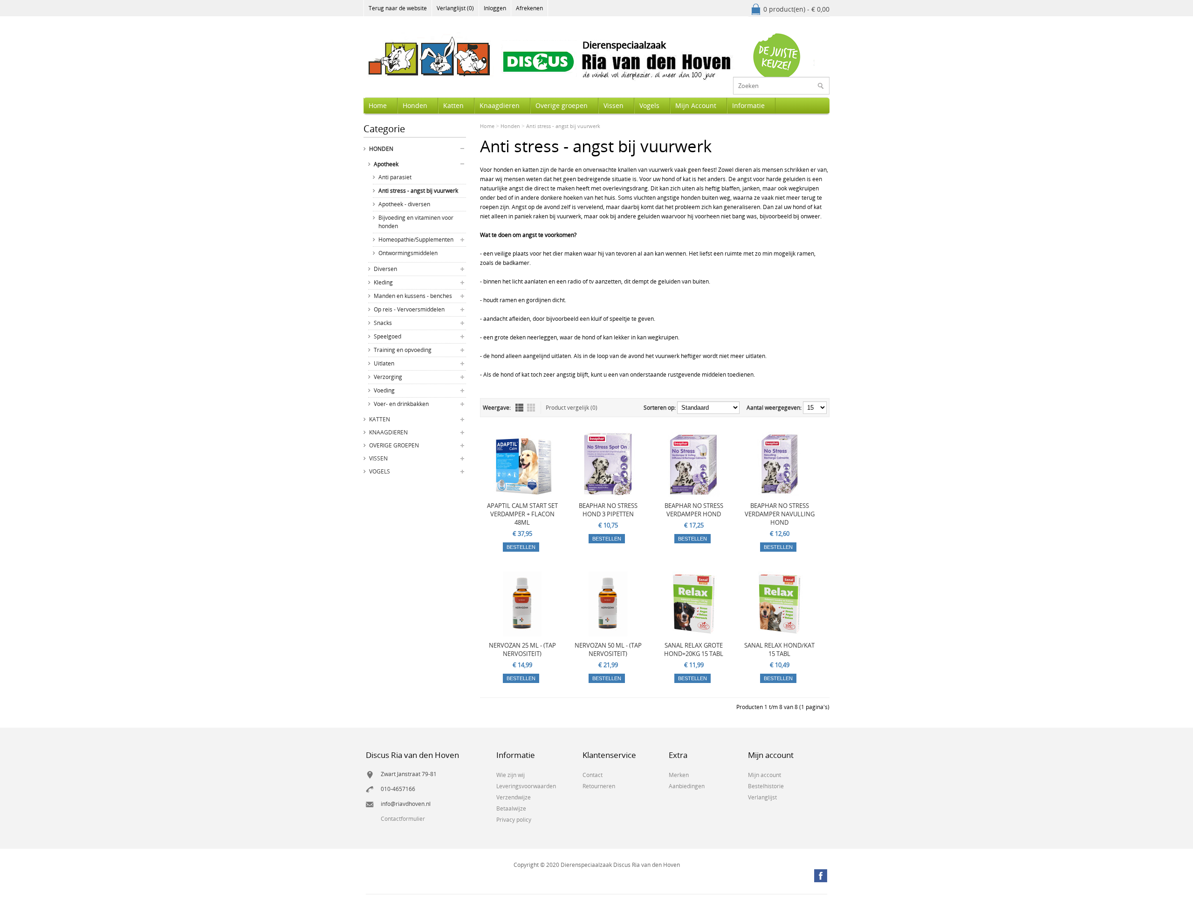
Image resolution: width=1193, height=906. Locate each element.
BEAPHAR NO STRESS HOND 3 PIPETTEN (608, 509)
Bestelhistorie (766, 786)
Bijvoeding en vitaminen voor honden (415, 222)
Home (378, 105)
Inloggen (495, 8)
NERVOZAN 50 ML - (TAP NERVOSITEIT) (608, 649)
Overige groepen (561, 105)
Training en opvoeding (403, 350)
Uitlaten (384, 363)
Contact (593, 775)
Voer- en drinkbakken (401, 404)
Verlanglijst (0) (455, 8)
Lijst (519, 408)
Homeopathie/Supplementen (415, 239)
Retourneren (599, 786)
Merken (679, 775)
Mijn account (764, 775)
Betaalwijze (511, 808)
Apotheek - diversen (404, 204)
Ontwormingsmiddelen (408, 253)
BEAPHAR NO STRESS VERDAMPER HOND (694, 509)
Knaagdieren (500, 105)
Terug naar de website (398, 8)
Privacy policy (513, 820)
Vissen (613, 105)
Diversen (385, 269)
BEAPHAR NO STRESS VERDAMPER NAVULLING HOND (780, 514)
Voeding (384, 390)
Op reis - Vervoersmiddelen (409, 309)
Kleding (383, 282)
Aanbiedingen (687, 786)
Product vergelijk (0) (571, 408)
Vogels (649, 105)
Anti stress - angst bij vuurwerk (418, 191)
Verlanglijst (762, 797)
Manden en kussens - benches (413, 296)
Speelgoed (387, 336)
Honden (415, 105)
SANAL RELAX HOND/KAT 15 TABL (779, 649)
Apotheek (386, 164)
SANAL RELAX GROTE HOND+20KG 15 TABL (693, 649)
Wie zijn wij (510, 775)
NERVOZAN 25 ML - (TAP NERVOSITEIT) (522, 649)
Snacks (383, 323)
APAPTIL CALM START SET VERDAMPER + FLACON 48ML (522, 514)
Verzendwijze (513, 797)
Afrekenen (529, 8)
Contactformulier (403, 819)
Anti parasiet (394, 177)
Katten (453, 105)
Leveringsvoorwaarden (526, 786)
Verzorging (388, 377)
